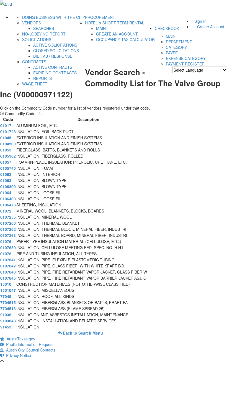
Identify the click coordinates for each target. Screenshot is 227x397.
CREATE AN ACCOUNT (117, 34)
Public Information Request (28, 344)
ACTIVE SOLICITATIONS (55, 45)
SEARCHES (43, 28)
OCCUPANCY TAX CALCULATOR (125, 39)
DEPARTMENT (179, 41)
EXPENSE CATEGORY (186, 58)
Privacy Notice (17, 355)
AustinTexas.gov (19, 339)
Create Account (210, 26)
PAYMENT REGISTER (185, 64)
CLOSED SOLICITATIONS (56, 50)
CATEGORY (176, 47)
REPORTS (42, 78)
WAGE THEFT (34, 84)
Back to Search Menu (82, 333)
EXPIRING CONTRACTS (55, 72)
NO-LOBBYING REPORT (44, 34)
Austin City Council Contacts (29, 350)
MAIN (101, 28)
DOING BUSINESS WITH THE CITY (53, 17)
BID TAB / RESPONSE (52, 56)
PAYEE (172, 52)
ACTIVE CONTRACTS (52, 67)
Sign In (200, 21)
